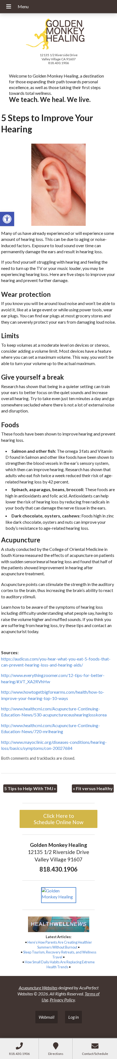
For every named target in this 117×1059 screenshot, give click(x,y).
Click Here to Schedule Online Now (59, 819)
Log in (73, 1017)
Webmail (46, 1017)
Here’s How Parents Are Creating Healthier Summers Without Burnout (59, 944)
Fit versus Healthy (93, 788)
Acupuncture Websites (38, 987)
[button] (7, 219)
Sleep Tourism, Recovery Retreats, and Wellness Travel (59, 954)
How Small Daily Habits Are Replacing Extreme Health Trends (60, 964)
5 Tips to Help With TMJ (30, 788)
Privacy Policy (62, 999)
